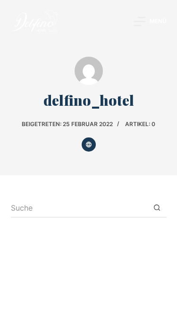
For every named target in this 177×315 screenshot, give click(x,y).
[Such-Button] (157, 208)
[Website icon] (89, 144)
